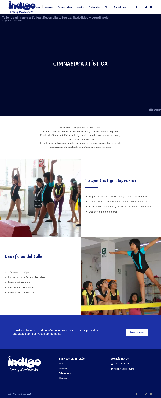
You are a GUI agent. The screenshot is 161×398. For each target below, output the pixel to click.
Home (61, 363)
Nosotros (63, 368)
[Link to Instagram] (141, 7)
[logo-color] (22, 7)
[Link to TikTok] (146, 7)
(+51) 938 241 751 (122, 363)
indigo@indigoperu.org (123, 368)
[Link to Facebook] (136, 7)
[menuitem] (37, 7)
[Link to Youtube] (150, 7)
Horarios (63, 378)
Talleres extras (65, 373)
